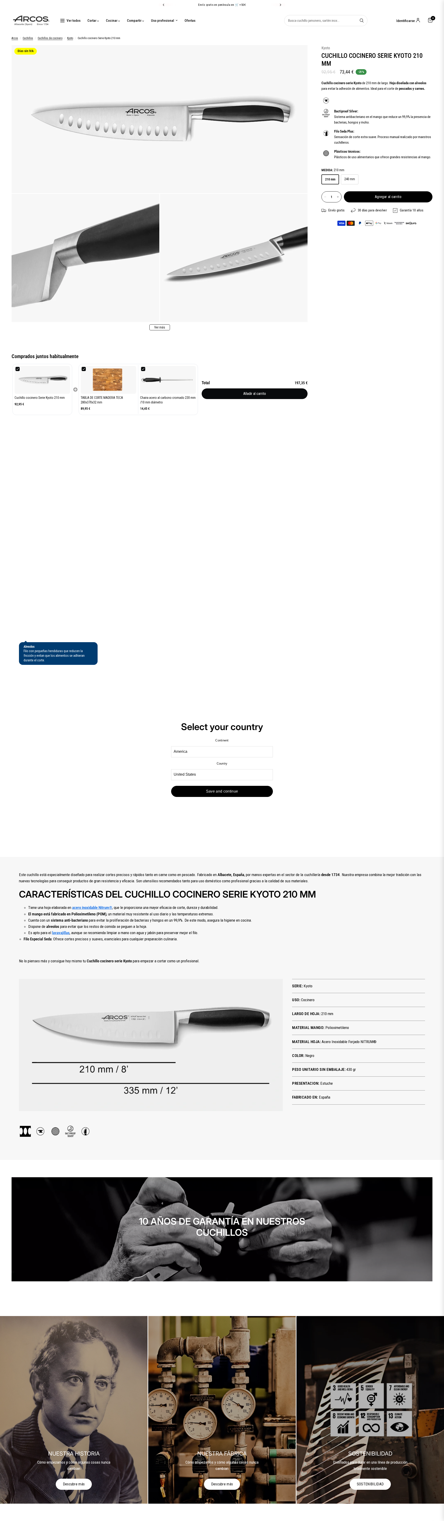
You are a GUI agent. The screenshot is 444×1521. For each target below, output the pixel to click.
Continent (221, 740)
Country (222, 763)
